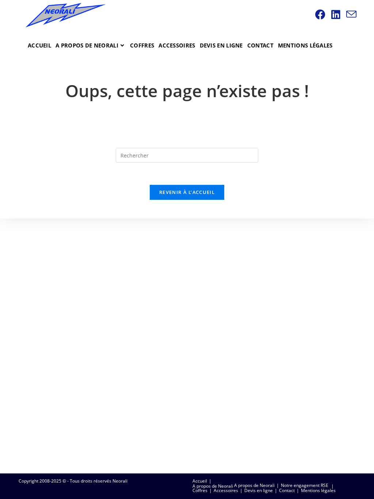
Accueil (199, 481)
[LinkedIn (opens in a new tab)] (337, 14)
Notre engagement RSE (304, 485)
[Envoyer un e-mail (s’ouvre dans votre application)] (352, 14)
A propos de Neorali (212, 486)
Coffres (199, 490)
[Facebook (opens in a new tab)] (321, 14)
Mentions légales (318, 490)
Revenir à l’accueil (187, 192)
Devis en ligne (258, 490)
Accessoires (226, 490)
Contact (287, 490)
